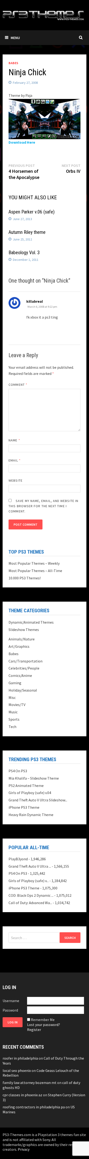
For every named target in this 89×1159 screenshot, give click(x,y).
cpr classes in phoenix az (22, 1094)
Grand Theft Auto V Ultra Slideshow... (38, 800)
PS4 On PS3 (18, 770)
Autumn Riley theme (27, 232)
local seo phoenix (17, 1070)
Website (16, 480)
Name (14, 440)
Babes (13, 63)
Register (34, 1029)
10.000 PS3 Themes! (25, 578)
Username (11, 1000)
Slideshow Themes (24, 629)
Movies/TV (17, 704)
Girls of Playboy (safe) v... (29, 880)
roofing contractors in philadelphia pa (34, 1107)
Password (10, 1010)
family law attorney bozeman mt (29, 1082)
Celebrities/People (24, 668)
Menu (15, 37)
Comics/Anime (20, 675)
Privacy (23, 1149)
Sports (14, 719)
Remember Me (43, 1019)
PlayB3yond (18, 859)
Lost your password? (43, 1024)
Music (13, 712)
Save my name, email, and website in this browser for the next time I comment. (43, 506)
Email (15, 460)
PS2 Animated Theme (26, 785)
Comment (18, 384)
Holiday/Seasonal (23, 690)
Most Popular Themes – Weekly (34, 563)
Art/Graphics (19, 646)
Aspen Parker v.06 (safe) (32, 212)
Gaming (15, 682)
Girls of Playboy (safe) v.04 (30, 792)
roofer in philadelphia (20, 1058)
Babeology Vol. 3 (24, 252)
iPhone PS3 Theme (24, 807)
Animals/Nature (22, 639)
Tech (12, 726)
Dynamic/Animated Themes (31, 622)
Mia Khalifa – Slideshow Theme (34, 778)
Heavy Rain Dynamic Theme (31, 814)
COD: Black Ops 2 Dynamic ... (31, 895)
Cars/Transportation (25, 661)
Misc (12, 697)
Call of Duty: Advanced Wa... (30, 902)
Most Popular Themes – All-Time (35, 570)
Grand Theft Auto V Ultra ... (30, 866)
